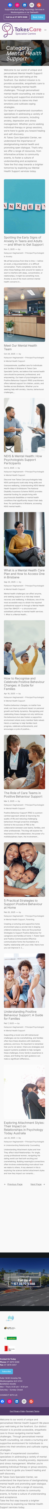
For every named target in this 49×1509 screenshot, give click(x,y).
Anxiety (9, 256)
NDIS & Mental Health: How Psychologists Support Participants (23, 459)
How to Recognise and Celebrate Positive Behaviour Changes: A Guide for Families (24, 684)
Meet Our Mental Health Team (20, 347)
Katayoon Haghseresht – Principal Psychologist (24, 253)
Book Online (38, 17)
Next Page (38, 1184)
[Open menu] (45, 29)
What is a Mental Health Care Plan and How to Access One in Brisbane (24, 573)
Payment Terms (32, 1411)
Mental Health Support (15, 361)
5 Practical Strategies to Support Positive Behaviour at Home (23, 904)
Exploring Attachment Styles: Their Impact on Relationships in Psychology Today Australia (24, 1128)
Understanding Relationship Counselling (23, 1145)
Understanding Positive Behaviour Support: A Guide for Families (23, 1015)
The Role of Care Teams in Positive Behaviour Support (23, 794)
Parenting (30, 919)
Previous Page (13, 1184)
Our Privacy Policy (17, 1411)
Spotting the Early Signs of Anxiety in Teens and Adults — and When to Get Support (24, 241)
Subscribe (6, 1371)
